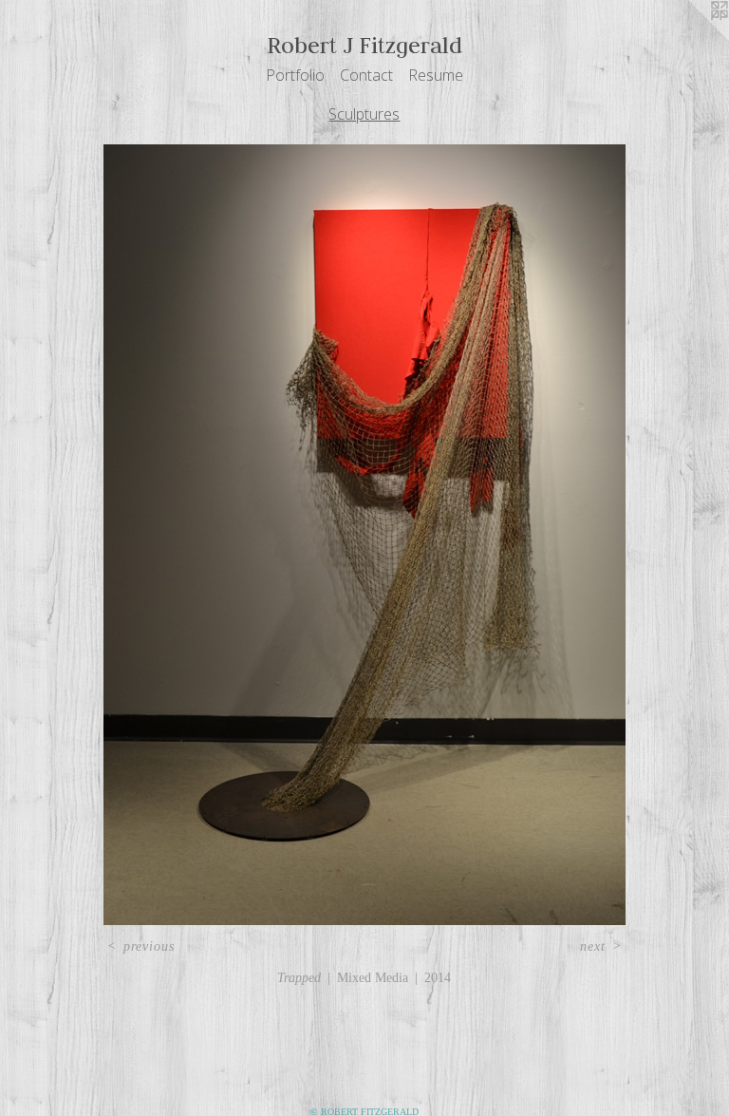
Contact (366, 75)
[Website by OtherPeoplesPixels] (691, 38)
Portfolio (295, 75)
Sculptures (364, 114)
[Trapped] (364, 534)
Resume (435, 75)
